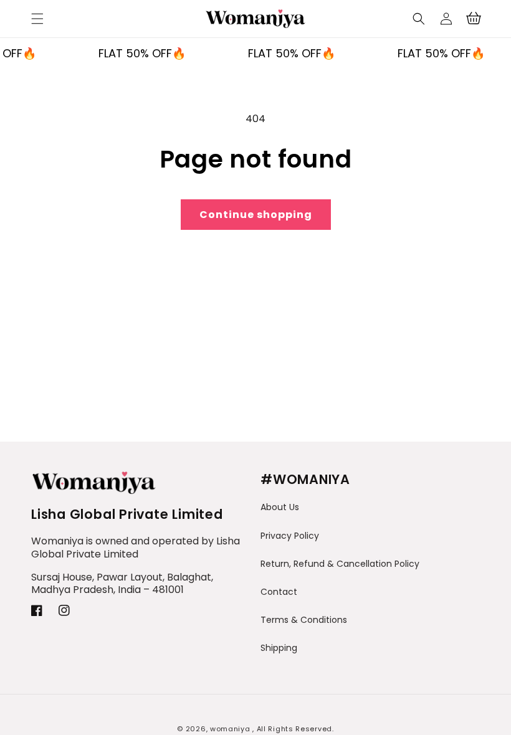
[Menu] (37, 18)
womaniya (230, 729)
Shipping (278, 648)
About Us (279, 507)
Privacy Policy (289, 535)
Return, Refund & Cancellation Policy (339, 563)
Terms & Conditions (303, 620)
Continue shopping (255, 214)
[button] (418, 18)
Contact (278, 592)
